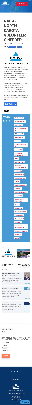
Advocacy (18, 149)
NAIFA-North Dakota (10, 43)
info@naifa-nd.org (16, 400)
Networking (19, 134)
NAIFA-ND (19, 47)
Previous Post (6, 247)
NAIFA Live (19, 125)
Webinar (18, 234)
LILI (16, 158)
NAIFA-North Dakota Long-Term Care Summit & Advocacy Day (24, 266)
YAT (17, 238)
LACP (17, 204)
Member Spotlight (20, 211)
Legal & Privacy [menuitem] (16, 379)
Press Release (19, 174)
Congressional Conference (19, 154)
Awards (18, 141)
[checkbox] (16, 347)
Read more (27, 283)
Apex (17, 181)
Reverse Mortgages (21, 231)
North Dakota (19, 137)
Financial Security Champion (19, 200)
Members (18, 171)
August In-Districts (21, 185)
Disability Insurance (21, 192)
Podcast (18, 222)
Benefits (18, 188)
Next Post (27, 247)
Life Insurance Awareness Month (20, 166)
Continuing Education (20, 145)
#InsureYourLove (20, 178)
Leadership (18, 208)
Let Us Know (10, 104)
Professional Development (19, 226)
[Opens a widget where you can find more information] (25, 402)
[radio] (16, 342)
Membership (19, 215)
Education (18, 195)
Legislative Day (20, 162)
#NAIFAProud (12, 47)
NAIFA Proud (19, 218)
